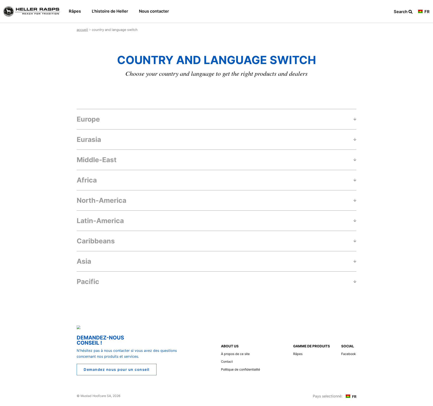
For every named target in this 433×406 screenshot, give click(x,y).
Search (403, 12)
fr (427, 12)
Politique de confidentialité (240, 369)
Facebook (348, 354)
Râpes (75, 11)
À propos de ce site (235, 354)
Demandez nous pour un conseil (117, 369)
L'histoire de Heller (110, 11)
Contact (227, 361)
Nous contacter (154, 11)
